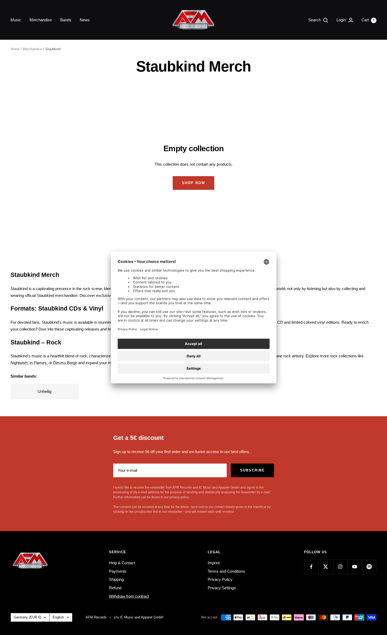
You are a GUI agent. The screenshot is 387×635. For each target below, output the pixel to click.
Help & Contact (122, 563)
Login (341, 20)
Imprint (214, 563)
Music (16, 20)
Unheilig (44, 391)
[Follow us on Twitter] (326, 567)
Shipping (116, 579)
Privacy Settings (222, 588)
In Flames (38, 362)
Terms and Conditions (226, 571)
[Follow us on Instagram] (340, 567)
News (85, 20)
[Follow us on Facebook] (311, 567)
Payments (118, 571)
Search (315, 20)
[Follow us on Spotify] (369, 567)
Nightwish (19, 362)
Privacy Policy (220, 579)
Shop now (193, 183)
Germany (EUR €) (27, 617)
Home (15, 49)
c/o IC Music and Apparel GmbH (138, 617)
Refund (115, 588)
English (58, 617)
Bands (65, 20)
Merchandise (40, 20)
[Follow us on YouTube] (355, 567)
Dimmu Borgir (65, 362)
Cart (367, 20)
